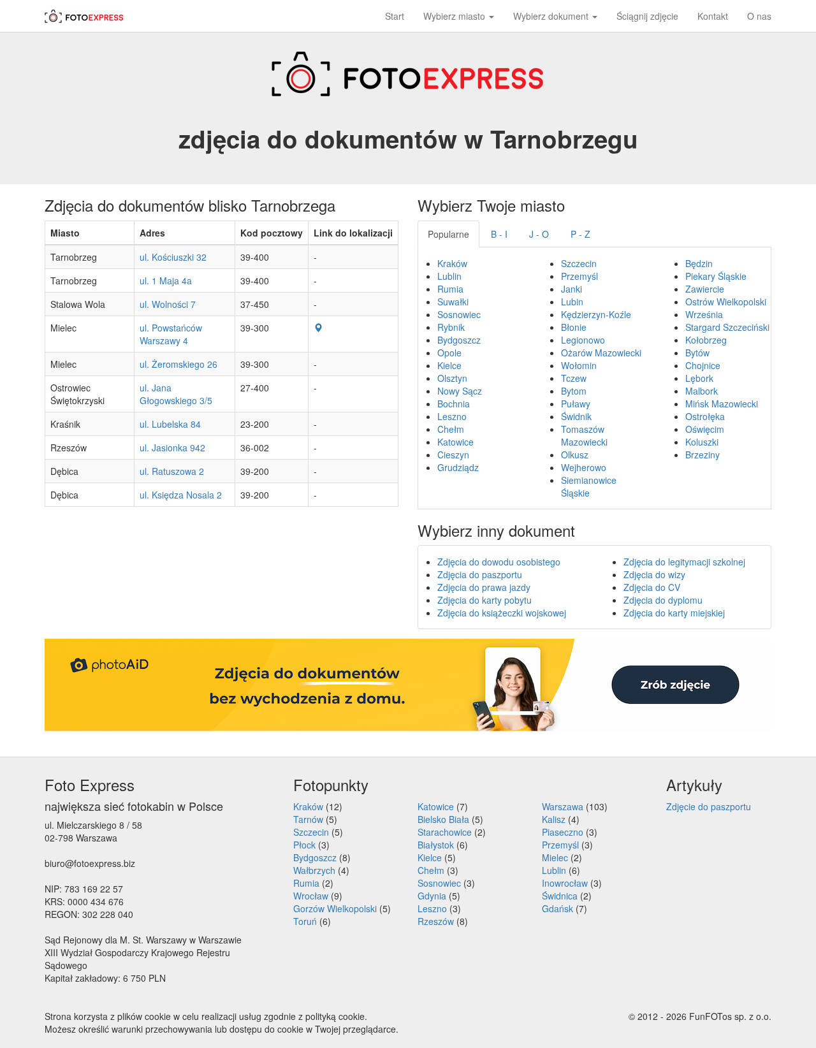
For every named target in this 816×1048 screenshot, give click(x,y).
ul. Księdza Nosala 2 (181, 494)
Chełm (450, 429)
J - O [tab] (539, 234)
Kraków (452, 263)
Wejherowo (583, 467)
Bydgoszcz (459, 339)
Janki (571, 288)
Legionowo (583, 339)
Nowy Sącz (459, 390)
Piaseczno (562, 832)
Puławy (575, 403)
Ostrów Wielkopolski (725, 301)
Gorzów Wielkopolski (335, 908)
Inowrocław (565, 883)
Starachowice (445, 832)
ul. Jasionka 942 (172, 447)
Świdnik (576, 416)
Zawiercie (704, 288)
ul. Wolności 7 (168, 304)
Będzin (699, 263)
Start (394, 16)
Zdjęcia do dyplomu (663, 599)
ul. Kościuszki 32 (173, 257)
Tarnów (308, 819)
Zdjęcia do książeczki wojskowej (501, 612)
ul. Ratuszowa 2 (172, 471)
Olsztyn (452, 378)
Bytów (697, 352)
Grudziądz (458, 467)
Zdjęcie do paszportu (708, 806)
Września (704, 314)
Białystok (436, 844)
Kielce (449, 365)
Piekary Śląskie (716, 276)
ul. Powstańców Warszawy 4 (171, 334)
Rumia (450, 288)
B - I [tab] (499, 234)
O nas (759, 16)
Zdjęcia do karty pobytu (484, 599)
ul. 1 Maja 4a (166, 280)
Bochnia (453, 403)
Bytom (573, 390)
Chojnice (702, 365)
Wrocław (310, 895)
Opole (449, 352)
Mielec (555, 857)
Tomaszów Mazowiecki (584, 435)
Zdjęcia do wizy (654, 574)
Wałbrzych (314, 870)
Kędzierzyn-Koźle (596, 314)
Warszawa (562, 806)
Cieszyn (453, 454)
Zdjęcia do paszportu (479, 574)
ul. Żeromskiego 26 (178, 364)
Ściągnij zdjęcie (647, 16)
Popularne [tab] (448, 234)
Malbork (701, 390)
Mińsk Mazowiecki (721, 403)
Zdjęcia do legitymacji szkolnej (684, 561)
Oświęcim (704, 429)
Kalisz (553, 819)
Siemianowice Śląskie (588, 486)
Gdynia (432, 895)
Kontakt (712, 16)
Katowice (455, 441)
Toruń (305, 921)
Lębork (699, 378)
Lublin (449, 276)
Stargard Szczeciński (727, 327)
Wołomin (579, 365)
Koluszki (701, 441)
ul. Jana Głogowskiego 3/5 (176, 394)
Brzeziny (702, 454)
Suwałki (453, 301)
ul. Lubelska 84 (170, 424)
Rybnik (451, 327)
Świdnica (560, 895)
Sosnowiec (459, 314)
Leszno (452, 416)
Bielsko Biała (443, 819)
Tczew (573, 378)
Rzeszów (436, 921)
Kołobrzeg (706, 339)
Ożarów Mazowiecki (601, 352)
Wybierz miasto (455, 16)
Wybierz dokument (552, 16)
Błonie (573, 327)
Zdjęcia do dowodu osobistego (498, 561)
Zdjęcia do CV (651, 587)
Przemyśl (579, 276)
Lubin (572, 301)
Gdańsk (557, 908)
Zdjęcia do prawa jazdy (483, 587)
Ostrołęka (705, 416)
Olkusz (574, 454)
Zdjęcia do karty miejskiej (674, 612)
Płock (304, 844)
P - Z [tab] (580, 234)
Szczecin (579, 263)
